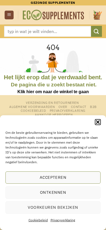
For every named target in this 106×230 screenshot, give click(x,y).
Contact (78, 106)
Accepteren (53, 177)
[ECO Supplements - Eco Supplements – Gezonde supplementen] (53, 15)
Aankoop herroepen (54, 114)
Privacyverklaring (63, 220)
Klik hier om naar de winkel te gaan (53, 91)
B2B (93, 106)
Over (62, 106)
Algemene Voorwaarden (32, 106)
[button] (98, 122)
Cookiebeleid (38, 220)
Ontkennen (53, 192)
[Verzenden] (96, 31)
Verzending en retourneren (52, 102)
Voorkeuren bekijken (53, 207)
